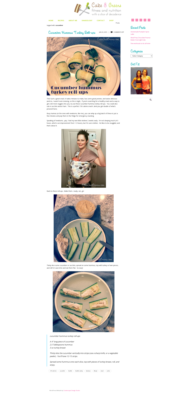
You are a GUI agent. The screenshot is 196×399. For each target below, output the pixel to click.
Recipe (95, 371)
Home (51, 20)
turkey (108, 371)
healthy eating (79, 371)
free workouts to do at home (140, 43)
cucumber (62, 371)
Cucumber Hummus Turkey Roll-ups (71, 32)
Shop (111, 20)
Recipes (61, 20)
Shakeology (87, 20)
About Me (73, 20)
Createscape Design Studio (72, 390)
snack (102, 371)
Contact (101, 20)
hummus (88, 371)
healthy (70, 371)
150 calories (53, 371)
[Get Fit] (141, 80)
